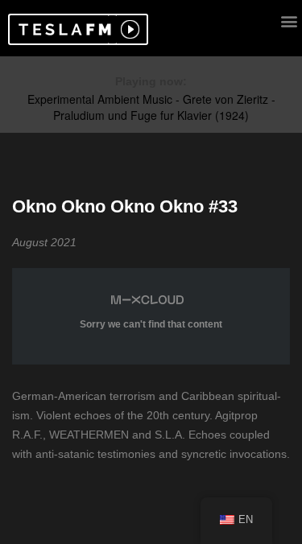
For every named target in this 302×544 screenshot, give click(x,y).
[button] (62, 29)
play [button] (128, 29)
